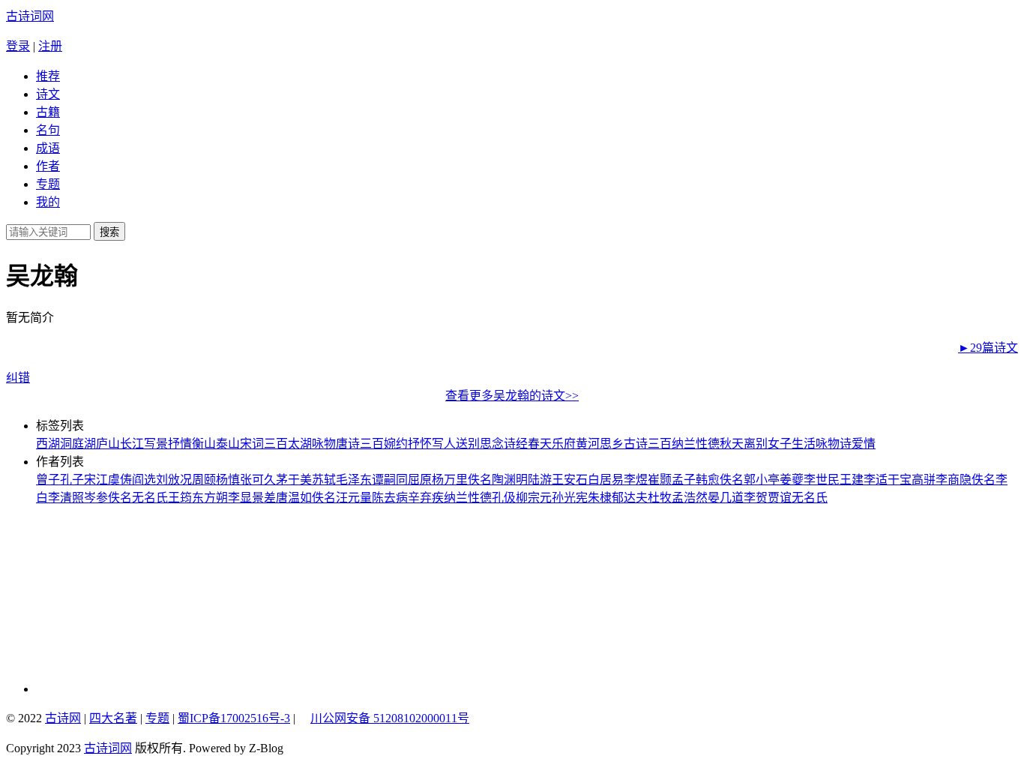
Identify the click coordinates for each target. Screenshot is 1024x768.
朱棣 (600, 497)
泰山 (228, 443)
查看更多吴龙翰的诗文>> (512, 395)
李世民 (822, 479)
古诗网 (63, 718)
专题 (48, 184)
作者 (48, 166)
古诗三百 (648, 443)
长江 (132, 443)
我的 (48, 202)
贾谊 (780, 497)
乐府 (564, 443)
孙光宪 (570, 497)
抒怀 (420, 443)
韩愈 (708, 479)
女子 (780, 443)
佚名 (480, 479)
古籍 (48, 112)
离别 (756, 443)
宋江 (96, 479)
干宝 (900, 479)
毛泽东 (354, 479)
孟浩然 (690, 497)
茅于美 (294, 479)
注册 (50, 46)
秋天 (732, 443)
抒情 (180, 443)
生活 (804, 443)
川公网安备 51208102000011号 (389, 718)
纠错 (18, 377)
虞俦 (120, 479)
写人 (444, 443)
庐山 (108, 443)
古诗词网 (30, 16)
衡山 (204, 443)
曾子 (48, 479)
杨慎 (228, 479)
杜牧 (660, 497)
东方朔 (210, 497)
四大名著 (113, 718)
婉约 (396, 443)
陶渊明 (510, 479)
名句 (48, 130)
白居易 (606, 479)
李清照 (66, 497)
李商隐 (954, 479)
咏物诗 (834, 443)
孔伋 (504, 497)
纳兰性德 (696, 443)
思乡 (612, 443)
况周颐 (198, 479)
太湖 (300, 443)
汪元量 (354, 497)
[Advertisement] (137, 599)
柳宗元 (534, 497)
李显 (240, 497)
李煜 (636, 479)
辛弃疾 (426, 497)
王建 (852, 479)
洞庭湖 (78, 443)
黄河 (588, 443)
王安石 (570, 479)
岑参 (96, 497)
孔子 (72, 479)
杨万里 (450, 479)
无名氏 (150, 497)
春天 (540, 443)
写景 (156, 443)
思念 (492, 443)
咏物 (324, 443)
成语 (48, 148)
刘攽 (168, 479)
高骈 (924, 479)
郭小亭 (762, 479)
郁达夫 (630, 497)
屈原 (420, 479)
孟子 (684, 479)
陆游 (540, 479)
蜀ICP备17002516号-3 (234, 718)
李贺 (756, 497)
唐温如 (294, 497)
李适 (876, 479)
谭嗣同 (390, 479)
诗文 (48, 94)
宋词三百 (264, 443)
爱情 (864, 443)
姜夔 (792, 479)
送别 (468, 443)
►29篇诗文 (988, 347)
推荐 (48, 76)
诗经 (516, 443)
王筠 (180, 497)
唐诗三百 (360, 443)
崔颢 (660, 479)
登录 (18, 46)
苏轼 (324, 479)
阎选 (144, 479)
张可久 (258, 479)
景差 (264, 497)
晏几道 (726, 497)
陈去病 (390, 497)
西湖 (48, 443)
